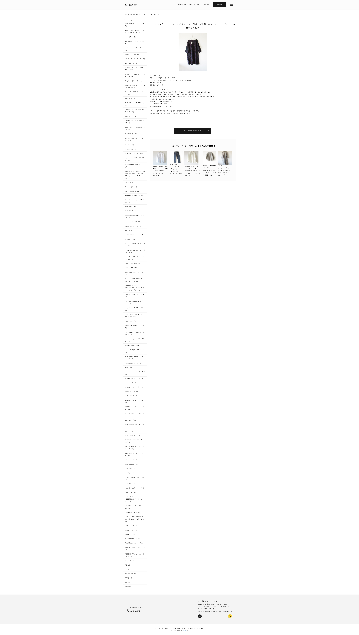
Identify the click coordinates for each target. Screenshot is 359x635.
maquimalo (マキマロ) (132, 346)
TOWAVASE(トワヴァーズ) (134, 512)
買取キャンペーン (195, 5)
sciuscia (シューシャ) (132, 460)
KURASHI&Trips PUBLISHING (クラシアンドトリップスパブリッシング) (134, 288)
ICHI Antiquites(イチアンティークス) (135, 245)
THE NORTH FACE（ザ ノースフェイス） (135, 507)
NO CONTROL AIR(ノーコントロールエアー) (135, 408)
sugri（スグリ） (130, 468)
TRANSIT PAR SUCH (132, 526)
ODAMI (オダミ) (130, 420)
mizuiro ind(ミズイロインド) (134, 379)
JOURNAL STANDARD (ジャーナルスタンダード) (134, 258)
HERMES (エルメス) (131, 211)
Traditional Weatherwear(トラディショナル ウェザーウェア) (135, 519)
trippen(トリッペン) (131, 530)
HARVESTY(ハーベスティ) (134, 196)
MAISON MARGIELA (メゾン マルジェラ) (134, 333)
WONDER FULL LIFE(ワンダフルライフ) (134, 555)
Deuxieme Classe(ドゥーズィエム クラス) (135, 139)
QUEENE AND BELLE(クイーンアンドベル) (134, 448)
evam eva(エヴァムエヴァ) (134, 154)
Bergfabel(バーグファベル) (134, 81)
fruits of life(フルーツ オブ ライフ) (135, 166)
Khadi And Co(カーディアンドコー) (135, 273)
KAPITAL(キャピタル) (132, 264)
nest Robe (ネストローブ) (133, 396)
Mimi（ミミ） (129, 368)
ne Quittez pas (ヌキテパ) (134, 387)
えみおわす (128, 565)
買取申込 (220, 5)
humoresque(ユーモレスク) (134, 235)
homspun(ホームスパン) (133, 222)
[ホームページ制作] (185, 630)
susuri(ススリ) (130, 473)
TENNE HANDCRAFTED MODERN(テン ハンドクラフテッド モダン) (135, 499)
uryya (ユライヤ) (130, 534)
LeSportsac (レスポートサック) (134, 309)
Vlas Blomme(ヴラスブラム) (134, 543)
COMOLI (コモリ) (131, 116)
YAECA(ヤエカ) (130, 561)
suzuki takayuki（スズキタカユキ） (135, 478)
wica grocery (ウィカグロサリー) (135, 548)
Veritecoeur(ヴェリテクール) (135, 539)
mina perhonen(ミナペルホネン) (135, 373)
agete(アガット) (130, 37)
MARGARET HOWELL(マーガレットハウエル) (135, 358)
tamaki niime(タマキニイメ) (134, 488)
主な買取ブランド (130, 574)
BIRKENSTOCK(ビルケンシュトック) (135, 93)
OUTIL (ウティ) (130, 431)
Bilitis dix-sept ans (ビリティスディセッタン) (135, 86)
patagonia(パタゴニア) (133, 436)
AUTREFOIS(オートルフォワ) (135, 59)
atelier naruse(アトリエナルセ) (134, 49)
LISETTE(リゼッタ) (131, 321)
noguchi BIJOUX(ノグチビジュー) (134, 415)
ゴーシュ (128, 569)
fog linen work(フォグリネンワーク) (135, 159)
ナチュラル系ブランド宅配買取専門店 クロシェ (175, 628)
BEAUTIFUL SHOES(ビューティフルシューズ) (135, 75)
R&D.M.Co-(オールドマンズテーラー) (135, 454)
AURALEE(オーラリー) (132, 55)
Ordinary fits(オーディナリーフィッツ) (135, 426)
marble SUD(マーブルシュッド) (134, 351)
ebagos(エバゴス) (131, 149)
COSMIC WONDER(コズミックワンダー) (134, 122)
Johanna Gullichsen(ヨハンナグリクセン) (135, 251)
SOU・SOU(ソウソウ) (132, 464)
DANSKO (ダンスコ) (131, 134)
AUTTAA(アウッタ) (131, 63)
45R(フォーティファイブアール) (134, 25)
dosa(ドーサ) (129, 145)
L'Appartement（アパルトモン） (134, 296)
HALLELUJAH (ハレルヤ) (133, 191)
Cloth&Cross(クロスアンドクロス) (135, 104)
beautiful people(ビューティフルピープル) (135, 69)
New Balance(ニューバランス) (134, 401)
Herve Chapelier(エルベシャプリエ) (134, 216)
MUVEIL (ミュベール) (132, 383)
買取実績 (206, 5)
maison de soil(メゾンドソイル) (135, 327)
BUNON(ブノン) (130, 99)
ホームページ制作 (175, 630)
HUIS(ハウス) (129, 231)
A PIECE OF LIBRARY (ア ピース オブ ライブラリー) (135, 31)
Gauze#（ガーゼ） (131, 187)
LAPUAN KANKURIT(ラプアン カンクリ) (134, 302)
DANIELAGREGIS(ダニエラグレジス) (135, 128)
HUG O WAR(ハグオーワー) (134, 226)
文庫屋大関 (128, 578)
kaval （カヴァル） (131, 268)
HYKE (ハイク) (130, 239)
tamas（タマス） (131, 492)
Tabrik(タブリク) (130, 484)
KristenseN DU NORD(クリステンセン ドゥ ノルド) (135, 280)
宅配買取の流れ (182, 5)
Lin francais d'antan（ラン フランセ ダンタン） (135, 316)
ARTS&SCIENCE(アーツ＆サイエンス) (134, 42)
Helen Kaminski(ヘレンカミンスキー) (135, 201)
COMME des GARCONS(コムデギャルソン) (134, 111)
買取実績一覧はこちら (192, 130)
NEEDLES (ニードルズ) (133, 392)
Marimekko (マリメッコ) (133, 363)
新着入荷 (128, 582)
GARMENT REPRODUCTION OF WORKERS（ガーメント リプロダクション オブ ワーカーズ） (135, 174)
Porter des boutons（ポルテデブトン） (135, 441)
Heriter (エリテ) (130, 207)
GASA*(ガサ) (129, 183)
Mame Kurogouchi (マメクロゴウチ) (135, 340)
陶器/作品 (128, 587)
